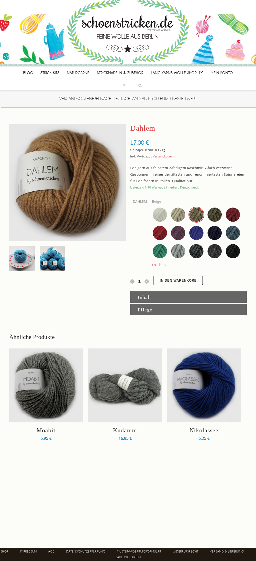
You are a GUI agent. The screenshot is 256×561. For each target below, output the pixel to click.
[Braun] (215, 215)
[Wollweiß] (160, 215)
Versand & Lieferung (227, 551)
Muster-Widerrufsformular (139, 551)
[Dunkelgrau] (196, 251)
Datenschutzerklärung (86, 551)
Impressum (28, 551)
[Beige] (196, 215)
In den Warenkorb (178, 280)
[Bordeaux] (233, 215)
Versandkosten (163, 156)
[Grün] (160, 251)
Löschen (159, 264)
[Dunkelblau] (215, 233)
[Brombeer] (178, 233)
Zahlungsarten (128, 557)
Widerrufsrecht (185, 551)
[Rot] (160, 233)
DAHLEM (140, 201)
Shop (4, 551)
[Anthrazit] (215, 251)
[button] (160, 215)
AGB (51, 551)
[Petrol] (233, 233)
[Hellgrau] (178, 251)
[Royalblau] (196, 233)
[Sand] (178, 215)
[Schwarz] (233, 251)
